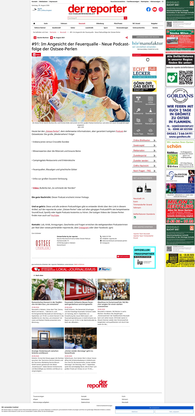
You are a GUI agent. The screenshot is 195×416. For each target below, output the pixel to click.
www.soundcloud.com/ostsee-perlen (114, 241)
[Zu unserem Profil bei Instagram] (161, 9)
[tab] (36, 54)
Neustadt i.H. (139, 198)
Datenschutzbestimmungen (104, 405)
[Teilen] (126, 37)
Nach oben (39, 275)
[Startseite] (34, 23)
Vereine (155, 28)
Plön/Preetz (118, 23)
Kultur (73, 28)
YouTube (55, 215)
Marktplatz (145, 1)
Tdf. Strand (136, 23)
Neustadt (82, 23)
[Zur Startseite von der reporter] (97, 9)
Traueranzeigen (38, 396)
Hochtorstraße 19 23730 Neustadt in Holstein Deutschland (66, 243)
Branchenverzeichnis (118, 1)
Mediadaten (43, 1)
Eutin (46, 23)
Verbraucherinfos (139, 28)
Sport (106, 28)
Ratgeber (154, 23)
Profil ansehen (124, 256)
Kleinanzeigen (155, 1)
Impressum (53, 1)
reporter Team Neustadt (141, 234)
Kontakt (34, 1)
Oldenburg (100, 23)
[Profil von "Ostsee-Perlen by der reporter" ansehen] (81, 246)
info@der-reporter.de (109, 239)
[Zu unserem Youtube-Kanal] (154, 9)
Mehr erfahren (79, 264)
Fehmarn (64, 23)
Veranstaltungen (122, 28)
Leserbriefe (89, 28)
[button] (162, 1)
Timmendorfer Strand (142, 204)
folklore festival (39, 28)
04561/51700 (106, 236)
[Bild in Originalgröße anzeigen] (81, 89)
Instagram (84, 227)
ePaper (35, 399)
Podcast (119, 131)
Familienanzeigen (133, 1)
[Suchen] (125, 18)
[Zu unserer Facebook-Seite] (148, 9)
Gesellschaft (56, 28)
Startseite (53, 32)
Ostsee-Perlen (52, 131)
